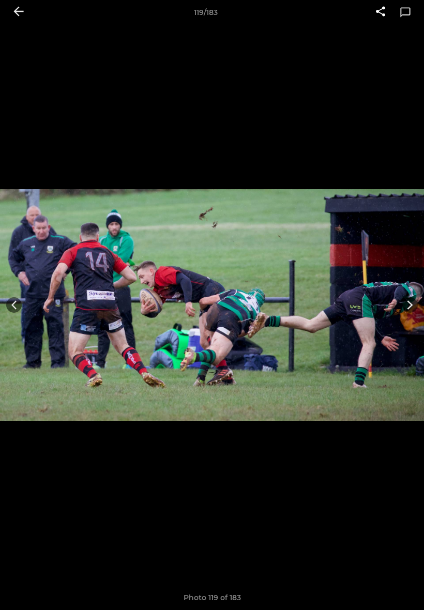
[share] (380, 12)
